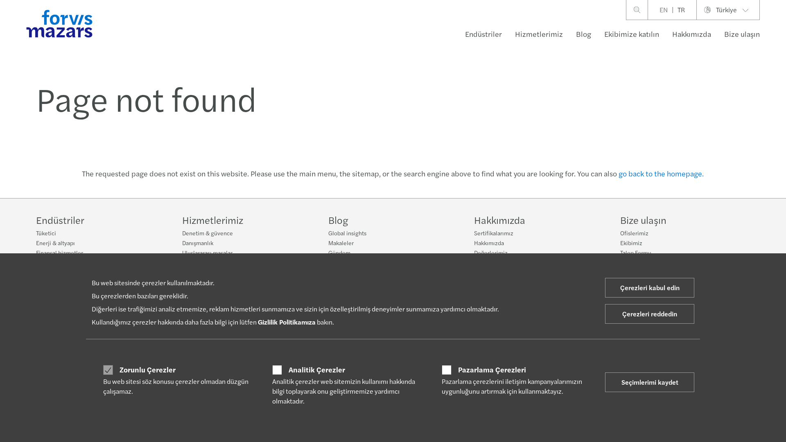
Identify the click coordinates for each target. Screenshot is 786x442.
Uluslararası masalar (207, 252)
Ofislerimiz (634, 233)
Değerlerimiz (491, 252)
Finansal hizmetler (59, 252)
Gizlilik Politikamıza (287, 322)
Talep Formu (635, 252)
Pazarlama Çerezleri (492, 369)
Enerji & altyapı (55, 243)
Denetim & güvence (207, 233)
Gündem (339, 252)
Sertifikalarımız (493, 233)
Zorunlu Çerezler (148, 369)
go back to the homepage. (661, 173)
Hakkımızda (691, 34)
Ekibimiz (631, 243)
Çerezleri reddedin (649, 313)
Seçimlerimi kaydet (649, 382)
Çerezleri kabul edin (650, 287)
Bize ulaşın (742, 34)
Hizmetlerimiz (539, 34)
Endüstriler (483, 34)
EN (664, 9)
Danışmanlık (197, 243)
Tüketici (46, 233)
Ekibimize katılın (631, 34)
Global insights (347, 233)
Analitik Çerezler (317, 369)
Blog (583, 34)
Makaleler (341, 243)
